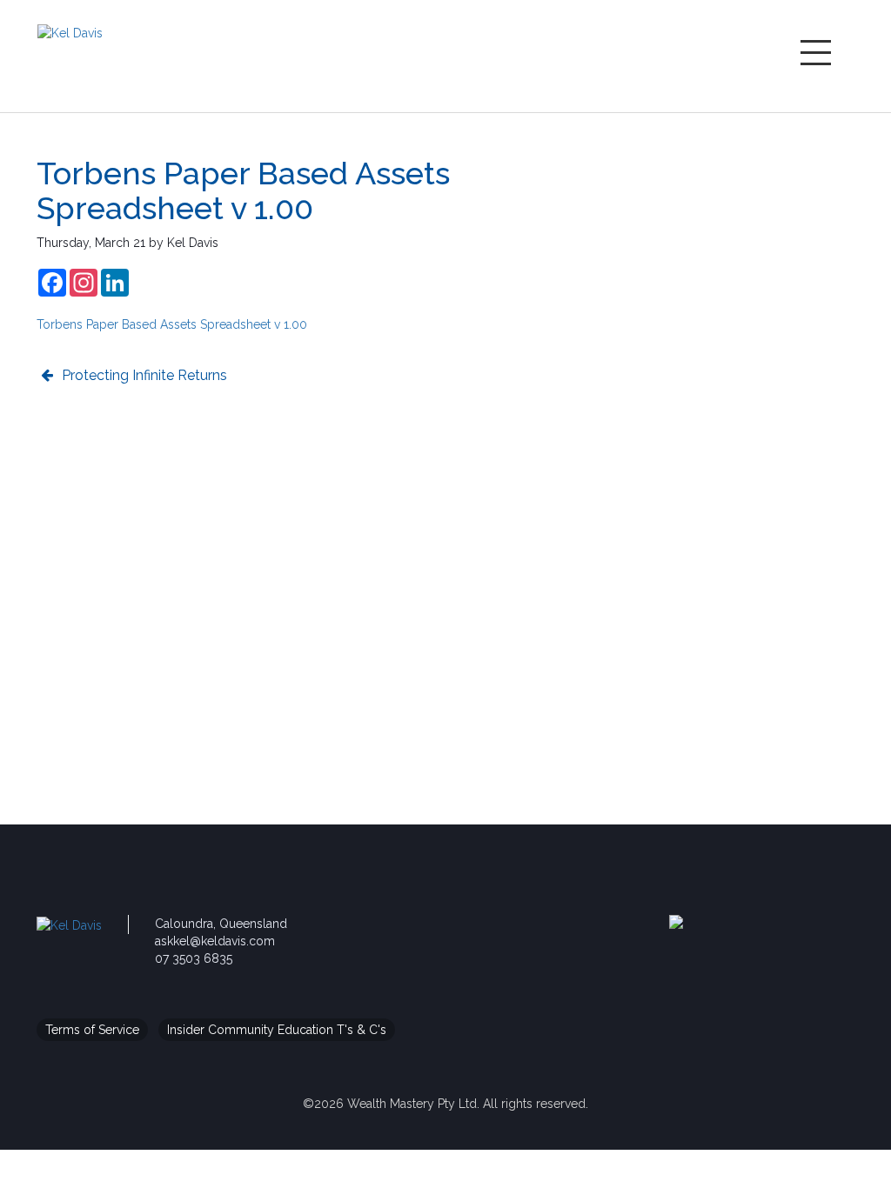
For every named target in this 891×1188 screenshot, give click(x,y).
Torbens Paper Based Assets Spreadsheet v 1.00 (172, 324)
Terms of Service (92, 1030)
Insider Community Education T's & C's (276, 1030)
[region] (727, 266)
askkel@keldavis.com (215, 941)
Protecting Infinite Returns (144, 375)
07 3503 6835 (193, 958)
